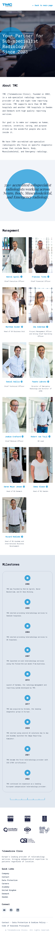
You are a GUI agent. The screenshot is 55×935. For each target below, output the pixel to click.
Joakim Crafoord (14, 437)
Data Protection (9, 880)
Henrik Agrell (14, 277)
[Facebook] (11, 910)
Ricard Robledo (14, 537)
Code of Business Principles (15, 926)
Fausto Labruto (40, 382)
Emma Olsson (41, 487)
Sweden (5, 897)
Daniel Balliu (14, 382)
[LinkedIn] (17, 910)
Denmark (5, 894)
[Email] (4, 910)
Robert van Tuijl (40, 437)
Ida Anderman (40, 327)
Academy (5, 887)
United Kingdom (9, 890)
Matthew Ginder (14, 327)
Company (5, 873)
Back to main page (42, 5)
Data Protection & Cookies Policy (29, 922)
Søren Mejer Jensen (14, 487)
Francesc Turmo (40, 277)
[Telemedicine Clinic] (7, 5)
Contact (5, 877)
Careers (5, 883)
